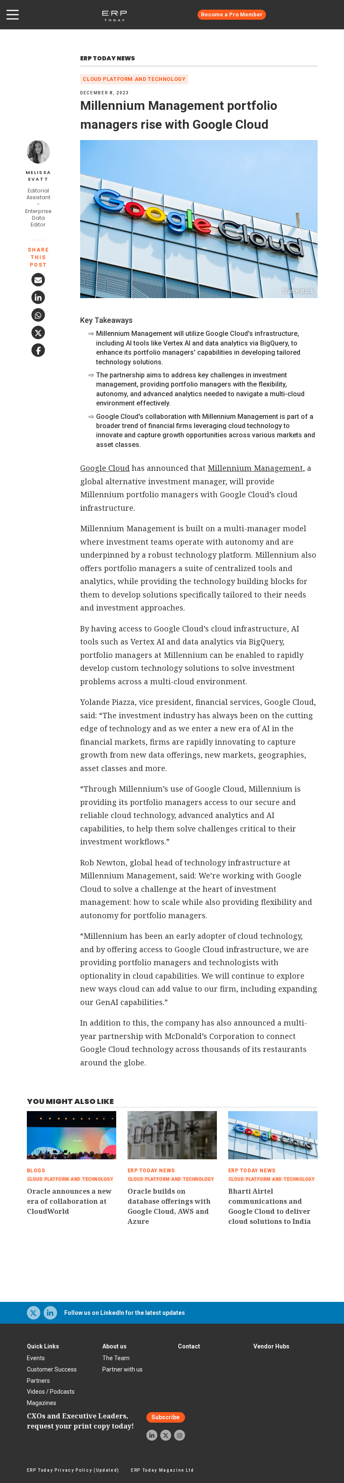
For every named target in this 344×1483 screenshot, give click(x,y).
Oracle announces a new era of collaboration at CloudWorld (69, 1201)
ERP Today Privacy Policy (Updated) (73, 1470)
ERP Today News (107, 58)
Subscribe (165, 1417)
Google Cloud (105, 468)
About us (114, 1346)
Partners (38, 1380)
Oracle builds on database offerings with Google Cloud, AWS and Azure (169, 1206)
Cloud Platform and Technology (134, 79)
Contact (189, 1346)
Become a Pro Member (232, 14)
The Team (116, 1358)
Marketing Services (308, 15)
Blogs (36, 1171)
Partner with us (122, 1369)
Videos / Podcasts (51, 1391)
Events (36, 1358)
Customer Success (52, 1369)
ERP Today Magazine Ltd (162, 1470)
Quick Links (43, 1346)
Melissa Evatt (38, 175)
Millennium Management (255, 468)
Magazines (41, 1403)
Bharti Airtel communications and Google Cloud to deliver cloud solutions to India (269, 1206)
